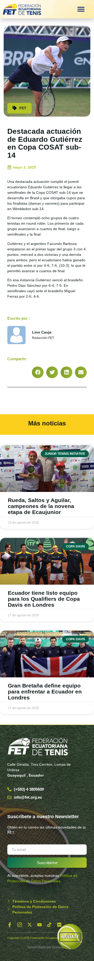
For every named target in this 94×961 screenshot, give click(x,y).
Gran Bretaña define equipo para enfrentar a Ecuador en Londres (45, 691)
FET (22, 108)
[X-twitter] (29, 924)
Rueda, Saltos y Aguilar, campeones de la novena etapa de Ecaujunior (41, 506)
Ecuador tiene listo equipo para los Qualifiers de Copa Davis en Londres (44, 599)
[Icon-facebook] (9, 924)
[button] (81, 9)
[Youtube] (39, 924)
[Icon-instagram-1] (19, 924)
